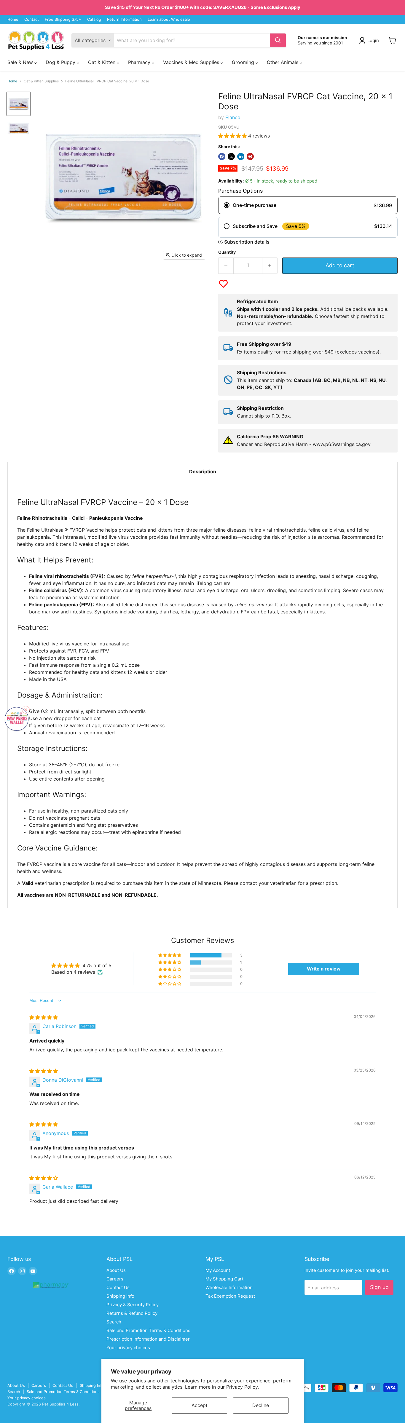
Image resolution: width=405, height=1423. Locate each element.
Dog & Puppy (61, 62)
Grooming (244, 62)
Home (12, 19)
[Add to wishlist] (223, 284)
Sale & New (20, 62)
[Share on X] (231, 156)
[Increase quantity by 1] (270, 266)
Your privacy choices (128, 1347)
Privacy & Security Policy (132, 1304)
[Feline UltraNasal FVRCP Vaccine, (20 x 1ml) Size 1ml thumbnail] (18, 128)
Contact (31, 19)
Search (113, 1322)
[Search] (278, 40)
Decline (260, 1405)
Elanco (232, 117)
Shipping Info (120, 1296)
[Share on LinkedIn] (240, 156)
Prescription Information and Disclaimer (148, 1339)
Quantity (227, 252)
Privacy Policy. (242, 1387)
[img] (43, 1017)
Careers (114, 1279)
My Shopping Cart (224, 1279)
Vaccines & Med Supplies (192, 62)
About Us (116, 1270)
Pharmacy (140, 62)
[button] (233, 136)
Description (202, 471)
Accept (200, 1405)
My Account (217, 1270)
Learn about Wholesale (169, 19)
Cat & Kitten (102, 62)
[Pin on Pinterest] (250, 156)
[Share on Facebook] (221, 156)
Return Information (124, 19)
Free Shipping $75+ (63, 19)
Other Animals (283, 62)
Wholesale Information (229, 1287)
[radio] (308, 205)
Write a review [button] (324, 969)
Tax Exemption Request (230, 1296)
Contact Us (118, 1287)
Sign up (379, 1287)
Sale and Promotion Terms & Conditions (148, 1330)
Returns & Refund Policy (131, 1313)
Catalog (94, 19)
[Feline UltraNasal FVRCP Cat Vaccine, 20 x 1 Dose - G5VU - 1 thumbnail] (18, 104)
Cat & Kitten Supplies (41, 81)
